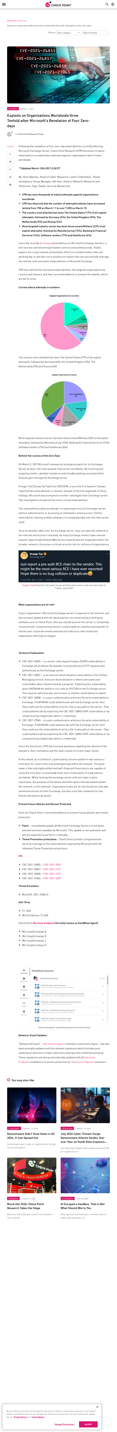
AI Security (14, 1128)
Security (22, 20)
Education (67, 1128)
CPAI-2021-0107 (52, 869)
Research (13, 1198)
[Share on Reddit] (10, 177)
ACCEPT (88, 1424)
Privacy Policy (20, 1416)
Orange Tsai (27, 585)
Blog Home (12, 20)
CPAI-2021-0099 (52, 864)
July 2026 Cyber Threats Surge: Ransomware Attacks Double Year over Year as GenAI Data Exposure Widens (83, 1138)
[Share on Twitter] (10, 162)
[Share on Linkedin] (10, 169)
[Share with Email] (10, 185)
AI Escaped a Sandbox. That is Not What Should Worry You (83, 1206)
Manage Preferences (64, 1424)
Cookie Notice (38, 1416)
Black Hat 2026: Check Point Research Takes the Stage (25, 1206)
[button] (108, 4)
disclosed (45, 243)
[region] (52, 1417)
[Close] (97, 1407)
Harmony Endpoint (53, 1043)
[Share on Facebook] (10, 154)
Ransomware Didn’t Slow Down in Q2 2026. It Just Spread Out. (31, 1136)
